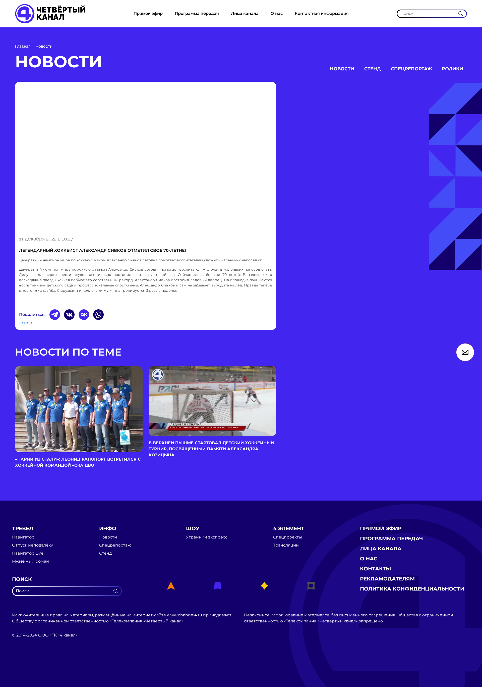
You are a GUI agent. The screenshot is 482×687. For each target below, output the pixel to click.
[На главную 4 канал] (50, 13)
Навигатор (23, 537)
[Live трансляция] (23, 663)
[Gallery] (145, 158)
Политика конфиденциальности (412, 589)
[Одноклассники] (84, 314)
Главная (22, 46)
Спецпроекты (287, 537)
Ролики (452, 69)
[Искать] (461, 14)
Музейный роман (30, 561)
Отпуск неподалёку (32, 545)
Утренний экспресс (206, 537)
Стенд (372, 69)
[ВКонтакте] (69, 314)
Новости (43, 46)
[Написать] (465, 352)
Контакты (375, 569)
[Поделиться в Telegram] (54, 314)
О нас (277, 13)
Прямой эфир (148, 13)
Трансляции (286, 545)
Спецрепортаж (411, 69)
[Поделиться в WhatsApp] (98, 314)
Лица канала (245, 13)
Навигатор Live (27, 553)
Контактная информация (322, 13)
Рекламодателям (387, 579)
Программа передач (197, 13)
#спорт (26, 322)
